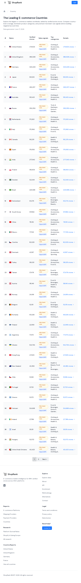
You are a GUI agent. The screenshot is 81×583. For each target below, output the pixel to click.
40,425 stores (68, 450)
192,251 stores (68, 139)
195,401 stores (68, 97)
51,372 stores (68, 397)
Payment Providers (9, 518)
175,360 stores (68, 129)
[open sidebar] (5, 2)
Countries (6, 522)
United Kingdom (8, 553)
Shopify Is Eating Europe (11, 535)
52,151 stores (67, 305)
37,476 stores (68, 272)
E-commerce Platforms (11, 510)
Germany (6, 557)
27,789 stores (68, 419)
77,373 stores (68, 335)
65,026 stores (68, 315)
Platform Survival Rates (11, 531)
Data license (46, 518)
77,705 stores (68, 232)
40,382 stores (68, 366)
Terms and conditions (49, 510)
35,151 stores (67, 429)
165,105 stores (68, 77)
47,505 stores (68, 355)
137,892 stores (68, 212)
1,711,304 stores (68, 47)
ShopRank (17, 2)
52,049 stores (68, 180)
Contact (45, 500)
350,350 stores (68, 108)
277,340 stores (68, 160)
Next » (45, 459)
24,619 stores (68, 294)
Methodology (47, 493)
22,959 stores (68, 325)
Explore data (46, 478)
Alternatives (46, 497)
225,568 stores (68, 190)
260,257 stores (68, 87)
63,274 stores (68, 201)
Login (74, 2)
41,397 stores (68, 252)
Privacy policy (47, 514)
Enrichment (46, 489)
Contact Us (47, 528)
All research (7, 539)
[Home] (4, 11)
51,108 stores (67, 377)
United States (8, 549)
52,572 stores (68, 439)
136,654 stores (68, 170)
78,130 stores (68, 222)
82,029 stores (68, 242)
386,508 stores (68, 57)
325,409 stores (68, 67)
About (44, 481)
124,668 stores (68, 408)
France (5, 560)
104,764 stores (68, 345)
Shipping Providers (9, 514)
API (43, 485)
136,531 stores (68, 262)
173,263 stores (68, 119)
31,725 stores (68, 387)
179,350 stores (68, 149)
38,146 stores (68, 283)
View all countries (9, 564)
